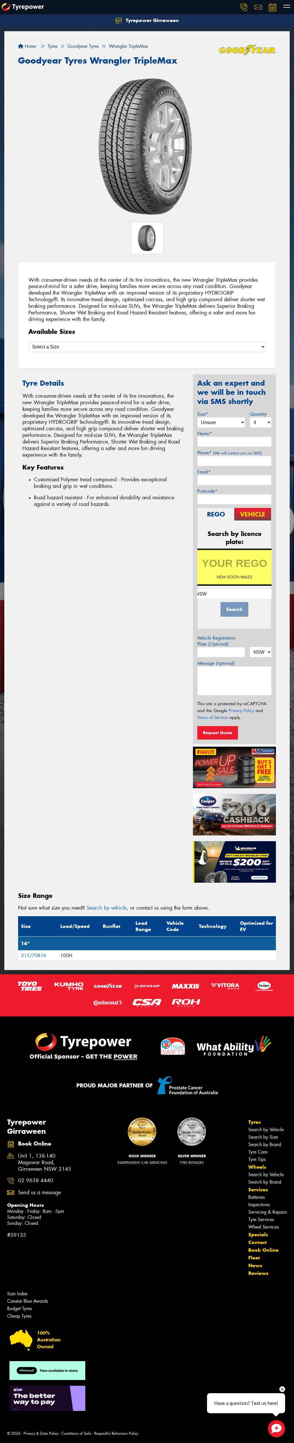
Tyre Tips (257, 1159)
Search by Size (263, 1137)
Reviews (258, 1273)
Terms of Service (212, 717)
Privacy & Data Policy (41, 1433)
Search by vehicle (107, 907)
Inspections (259, 1205)
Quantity (258, 414)
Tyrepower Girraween (151, 20)
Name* (204, 434)
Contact (257, 1242)
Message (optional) (216, 663)
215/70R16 (33, 956)
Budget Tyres (19, 1309)
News (255, 1265)
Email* (204, 472)
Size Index (17, 1294)
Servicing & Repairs (267, 1212)
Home (29, 46)
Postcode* (207, 491)
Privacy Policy (241, 710)
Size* (202, 414)
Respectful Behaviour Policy (116, 1433)
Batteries (256, 1197)
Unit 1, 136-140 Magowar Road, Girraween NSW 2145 (44, 1162)
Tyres (254, 1122)
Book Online (263, 1250)
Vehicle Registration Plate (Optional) (216, 641)
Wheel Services (263, 1227)
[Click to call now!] (243, 7)
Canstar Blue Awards (27, 1301)
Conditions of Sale (76, 1433)
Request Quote (217, 732)
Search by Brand (264, 1145)
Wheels (257, 1167)
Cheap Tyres (19, 1316)
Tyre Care (257, 1152)
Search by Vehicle (266, 1130)
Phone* (229, 453)
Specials (258, 1234)
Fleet (254, 1258)
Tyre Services (261, 1220)
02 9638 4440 (35, 1180)
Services (258, 1189)
